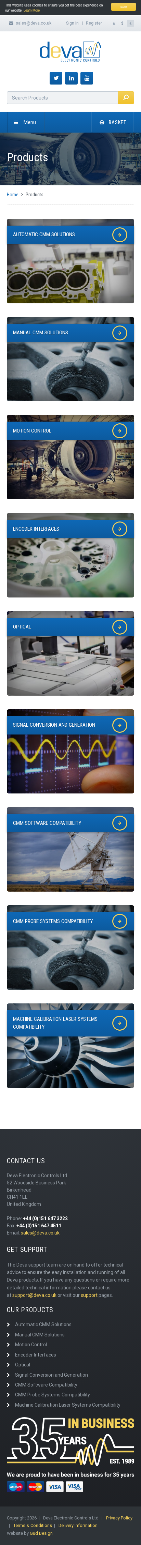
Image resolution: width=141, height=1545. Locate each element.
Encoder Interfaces (35, 1355)
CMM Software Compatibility (46, 1385)
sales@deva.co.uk (33, 23)
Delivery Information (78, 1525)
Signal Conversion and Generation (51, 1375)
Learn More (32, 10)
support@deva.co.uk (34, 1295)
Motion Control (31, 1344)
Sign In (72, 23)
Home (12, 194)
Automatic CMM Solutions (43, 1324)
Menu (30, 122)
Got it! (123, 7)
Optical (22, 1364)
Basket (117, 122)
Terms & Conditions (32, 1525)
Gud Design (41, 1533)
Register (94, 23)
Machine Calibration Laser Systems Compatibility (67, 1405)
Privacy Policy (119, 1517)
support (89, 1295)
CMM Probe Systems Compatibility (52, 1394)
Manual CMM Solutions (40, 1334)
